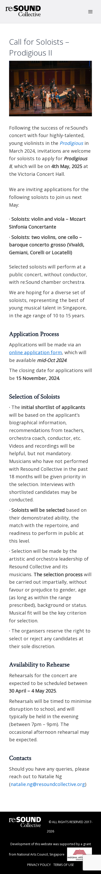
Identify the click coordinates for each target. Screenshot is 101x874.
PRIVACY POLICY (39, 865)
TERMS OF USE (63, 865)
